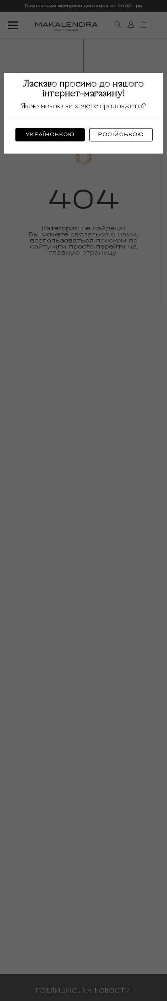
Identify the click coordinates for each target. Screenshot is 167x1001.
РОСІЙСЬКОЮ (121, 134)
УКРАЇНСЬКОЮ (50, 134)
